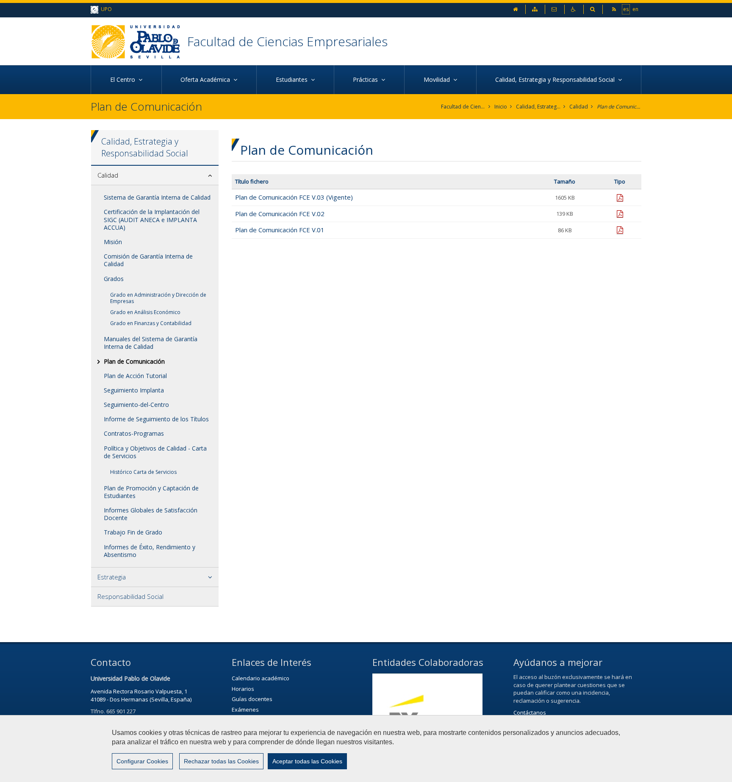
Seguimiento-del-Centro (136, 405)
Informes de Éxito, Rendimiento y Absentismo (149, 551)
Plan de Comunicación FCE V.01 (279, 229)
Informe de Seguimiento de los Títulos (156, 419)
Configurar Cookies (142, 761)
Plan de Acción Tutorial (135, 376)
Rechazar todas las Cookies (221, 761)
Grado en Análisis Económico (145, 312)
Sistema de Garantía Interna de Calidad (157, 197)
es (626, 9)
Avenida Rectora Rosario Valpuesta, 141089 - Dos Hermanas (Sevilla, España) (141, 695)
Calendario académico (260, 678)
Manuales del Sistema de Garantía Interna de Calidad (150, 343)
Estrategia (111, 577)
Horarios (243, 689)
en (635, 9)
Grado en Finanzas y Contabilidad (150, 323)
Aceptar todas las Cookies (307, 761)
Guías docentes (252, 699)
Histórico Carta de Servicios (143, 472)
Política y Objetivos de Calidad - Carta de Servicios (155, 452)
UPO (105, 9)
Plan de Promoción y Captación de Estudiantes (151, 492)
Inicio (500, 106)
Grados (114, 279)
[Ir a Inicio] (139, 41)
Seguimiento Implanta (134, 390)
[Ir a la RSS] (614, 9)
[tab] (155, 175)
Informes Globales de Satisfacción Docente (150, 514)
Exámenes (245, 709)
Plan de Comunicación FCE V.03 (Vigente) (294, 197)
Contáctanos (529, 712)
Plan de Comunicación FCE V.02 (279, 213)
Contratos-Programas (134, 433)
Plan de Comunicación (619, 106)
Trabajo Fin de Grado (133, 532)
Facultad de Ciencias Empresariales (287, 41)
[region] (366, 748)
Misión (113, 242)
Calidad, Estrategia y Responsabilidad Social (538, 106)
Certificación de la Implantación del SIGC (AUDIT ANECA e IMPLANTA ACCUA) (152, 219)
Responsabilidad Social (130, 596)
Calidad (578, 106)
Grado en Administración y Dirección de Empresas (158, 298)
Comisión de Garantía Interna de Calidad (148, 260)
